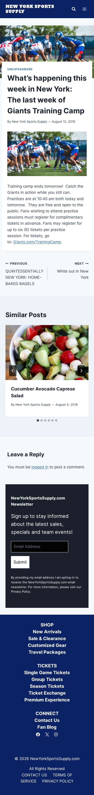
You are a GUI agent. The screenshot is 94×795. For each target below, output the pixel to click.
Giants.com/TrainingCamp (37, 242)
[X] (47, 734)
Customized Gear (47, 645)
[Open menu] (84, 8)
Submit (20, 562)
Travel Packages (47, 652)
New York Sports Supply (29, 121)
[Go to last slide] (12, 370)
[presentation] (47, 352)
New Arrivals (47, 631)
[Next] (81, 370)
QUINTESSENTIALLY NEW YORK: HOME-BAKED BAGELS (24, 274)
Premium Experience (47, 700)
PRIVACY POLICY (57, 781)
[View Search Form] (74, 9)
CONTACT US (34, 775)
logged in (39, 467)
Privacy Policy (20, 591)
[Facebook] (38, 734)
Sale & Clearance (47, 638)
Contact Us (47, 720)
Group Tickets (47, 679)
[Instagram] (56, 734)
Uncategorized (20, 69)
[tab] (38, 420)
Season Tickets (47, 686)
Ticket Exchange (47, 693)
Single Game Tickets (47, 672)
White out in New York (73, 271)
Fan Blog (47, 727)
